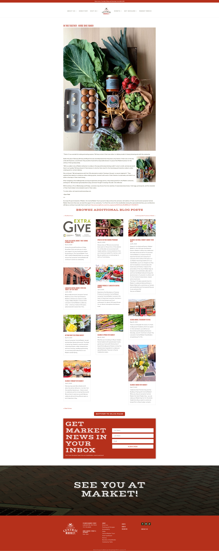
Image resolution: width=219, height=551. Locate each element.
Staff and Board (107, 535)
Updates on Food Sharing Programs (108, 240)
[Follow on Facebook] (142, 523)
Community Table (107, 542)
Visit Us (93, 11)
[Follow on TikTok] (149, 523)
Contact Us (144, 529)
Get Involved (130, 11)
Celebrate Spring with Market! (106, 335)
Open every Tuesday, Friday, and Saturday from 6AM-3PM (109, 1)
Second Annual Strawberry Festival (140, 320)
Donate (124, 526)
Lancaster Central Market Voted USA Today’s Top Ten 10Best (75, 288)
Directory (83, 11)
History (104, 538)
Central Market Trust (108, 533)
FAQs (104, 531)
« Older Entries (67, 408)
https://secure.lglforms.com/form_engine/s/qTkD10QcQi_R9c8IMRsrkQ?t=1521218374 (114, 205)
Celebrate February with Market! (74, 381)
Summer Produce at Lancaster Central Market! (109, 286)
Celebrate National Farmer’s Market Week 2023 (142, 240)
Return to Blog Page (109, 414)
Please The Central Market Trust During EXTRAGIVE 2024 (76, 241)
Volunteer (124, 529)
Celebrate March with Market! (138, 385)
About (104, 523)
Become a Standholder (109, 540)
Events (117, 11)
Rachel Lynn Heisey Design (109, 549)
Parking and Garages (108, 527)
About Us (71, 11)
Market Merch (145, 11)
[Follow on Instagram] (146, 523)
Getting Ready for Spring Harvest (74, 335)
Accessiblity (106, 529)
